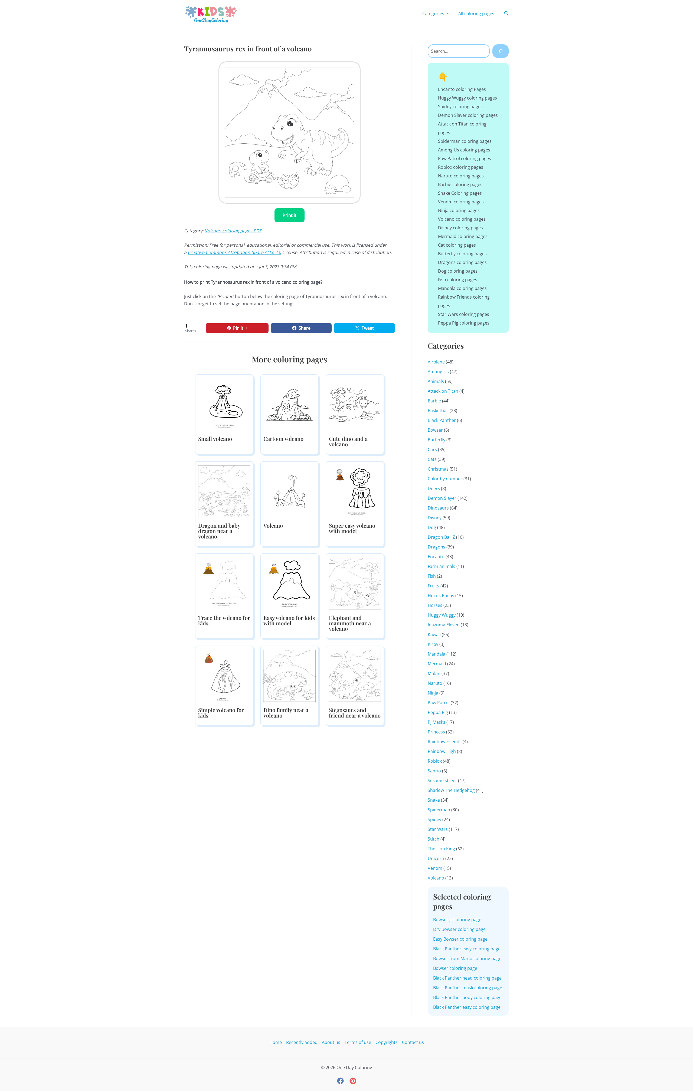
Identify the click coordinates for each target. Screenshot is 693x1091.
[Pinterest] (352, 1080)
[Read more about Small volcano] (224, 404)
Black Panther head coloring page (467, 978)
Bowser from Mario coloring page (467, 958)
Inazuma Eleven (444, 625)
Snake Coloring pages (460, 193)
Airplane (436, 362)
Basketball (438, 411)
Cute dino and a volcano (348, 441)
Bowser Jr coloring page (457, 920)
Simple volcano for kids (221, 712)
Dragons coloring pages (462, 262)
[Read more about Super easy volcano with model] (355, 491)
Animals (436, 381)
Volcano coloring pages (462, 219)
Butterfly (436, 440)
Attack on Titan (443, 391)
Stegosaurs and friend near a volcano (355, 712)
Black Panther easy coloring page (467, 949)
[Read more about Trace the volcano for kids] (224, 583)
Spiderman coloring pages (465, 141)
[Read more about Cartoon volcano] (289, 404)
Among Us (438, 372)
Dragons (436, 547)
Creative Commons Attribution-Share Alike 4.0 (234, 252)
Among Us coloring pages (464, 150)
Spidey (434, 819)
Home (275, 1042)
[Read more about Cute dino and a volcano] (355, 404)
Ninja (433, 693)
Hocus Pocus (441, 596)
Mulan (434, 673)
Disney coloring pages (460, 228)
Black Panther (442, 420)
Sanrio (434, 771)
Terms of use (358, 1042)
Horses (435, 605)
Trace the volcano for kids (224, 620)
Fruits (433, 586)
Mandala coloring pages (462, 288)
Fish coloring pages (457, 280)
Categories (433, 13)
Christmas (438, 469)
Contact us (413, 1042)
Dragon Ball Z (441, 537)
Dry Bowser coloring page (459, 929)
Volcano (273, 525)
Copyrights (386, 1042)
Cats (432, 459)
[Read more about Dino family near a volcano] (289, 675)
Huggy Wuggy (442, 615)
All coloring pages (476, 13)
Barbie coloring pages (460, 184)
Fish (432, 576)
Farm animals (441, 566)
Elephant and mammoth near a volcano (350, 623)
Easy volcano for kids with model (289, 620)
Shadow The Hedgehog (451, 790)
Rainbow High (442, 751)
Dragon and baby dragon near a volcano (219, 531)
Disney (435, 518)
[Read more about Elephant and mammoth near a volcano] (355, 583)
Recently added (302, 1042)
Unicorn (436, 858)
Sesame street (442, 780)
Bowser (435, 430)
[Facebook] (340, 1080)
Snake (434, 800)
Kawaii (434, 634)
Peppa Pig (438, 712)
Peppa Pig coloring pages (463, 323)
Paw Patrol (439, 703)
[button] (447, 13)
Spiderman (439, 810)
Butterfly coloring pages (462, 254)
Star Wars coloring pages (463, 314)
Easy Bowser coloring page (460, 939)
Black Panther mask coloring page (467, 988)
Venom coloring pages (461, 202)
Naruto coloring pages (461, 176)
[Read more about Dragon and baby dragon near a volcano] (224, 491)
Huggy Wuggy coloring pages (467, 98)
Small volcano (215, 438)
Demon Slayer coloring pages (468, 115)
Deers (434, 488)
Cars (432, 449)
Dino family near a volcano (285, 712)
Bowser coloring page (455, 968)
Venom (435, 868)
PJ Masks (436, 722)
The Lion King (441, 849)
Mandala (436, 654)
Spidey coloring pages (460, 107)
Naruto (435, 683)
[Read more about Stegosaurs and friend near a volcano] (355, 675)
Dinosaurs (438, 508)
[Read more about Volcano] (289, 491)
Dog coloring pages (458, 271)
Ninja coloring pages (459, 210)
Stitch (433, 839)
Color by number (445, 479)
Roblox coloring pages (460, 167)
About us (331, 1042)
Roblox (435, 761)
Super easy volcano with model (352, 528)
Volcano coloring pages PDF (233, 231)
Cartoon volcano (283, 438)
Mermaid (437, 664)
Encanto (436, 557)
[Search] (500, 51)
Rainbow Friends (445, 742)
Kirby (433, 644)
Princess (436, 732)
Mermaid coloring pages (463, 236)
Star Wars (438, 829)
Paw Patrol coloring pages (464, 158)
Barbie (434, 401)
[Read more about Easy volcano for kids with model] (289, 583)
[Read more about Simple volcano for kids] (224, 675)
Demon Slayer (442, 498)
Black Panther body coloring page (467, 997)
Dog (432, 527)
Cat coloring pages (457, 245)
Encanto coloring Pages (462, 89)
